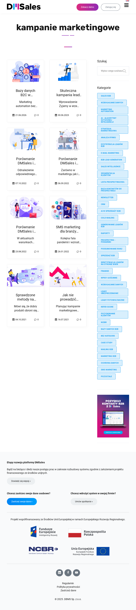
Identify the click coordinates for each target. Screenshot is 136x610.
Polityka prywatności (68, 586)
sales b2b (106, 96)
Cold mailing (107, 218)
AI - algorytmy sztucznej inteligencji (108, 120)
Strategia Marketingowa (109, 130)
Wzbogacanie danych (112, 284)
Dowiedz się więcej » (21, 481)
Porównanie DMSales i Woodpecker (25, 231)
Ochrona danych (110, 363)
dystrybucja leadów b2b (112, 145)
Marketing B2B (108, 356)
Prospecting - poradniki (108, 241)
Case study (106, 343)
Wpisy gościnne (109, 278)
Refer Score (107, 307)
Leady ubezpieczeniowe (109, 292)
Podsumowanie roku (111, 249)
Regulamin (68, 583)
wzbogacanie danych (112, 102)
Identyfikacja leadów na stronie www (112, 263)
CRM (103, 204)
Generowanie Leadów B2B (112, 225)
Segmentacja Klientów (108, 174)
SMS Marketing (109, 370)
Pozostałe (106, 376)
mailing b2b (107, 349)
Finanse (105, 271)
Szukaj (124, 70)
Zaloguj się (110, 7)
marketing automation (107, 110)
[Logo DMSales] (25, 7)
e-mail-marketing (110, 153)
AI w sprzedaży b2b (111, 211)
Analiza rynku (108, 137)
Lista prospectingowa (112, 182)
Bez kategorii (108, 336)
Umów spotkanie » (84, 501)
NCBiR (104, 322)
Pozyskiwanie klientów (108, 314)
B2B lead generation (111, 160)
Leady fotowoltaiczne (112, 300)
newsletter (107, 197)
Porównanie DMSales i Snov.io (68, 163)
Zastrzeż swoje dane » (21, 501)
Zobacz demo (87, 7)
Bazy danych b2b (109, 329)
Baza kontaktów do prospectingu (111, 190)
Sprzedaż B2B (108, 255)
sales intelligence (110, 166)
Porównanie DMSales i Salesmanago (25, 163)
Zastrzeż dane (68, 590)
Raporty (105, 233)
